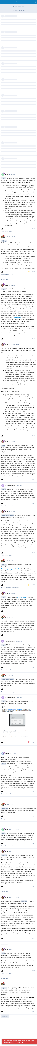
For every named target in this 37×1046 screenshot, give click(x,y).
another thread (21, 597)
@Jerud (4, 489)
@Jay (3, 445)
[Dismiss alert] (22, 1042)
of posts (18, 2)
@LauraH (24, 901)
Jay (4, 178)
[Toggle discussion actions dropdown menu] (35, 2)
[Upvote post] (2, 229)
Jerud (5, 565)
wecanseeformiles (8, 515)
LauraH (5, 808)
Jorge (5, 241)
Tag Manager (18, 317)
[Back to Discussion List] (1, 2)
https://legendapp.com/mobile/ (10, 569)
